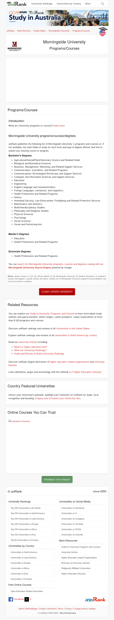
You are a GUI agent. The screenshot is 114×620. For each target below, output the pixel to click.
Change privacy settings (85, 609)
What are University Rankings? (30, 350)
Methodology (31, 609)
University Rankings (41, 3)
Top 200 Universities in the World (25, 508)
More (88, 3)
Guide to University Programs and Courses (52, 313)
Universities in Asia (19, 574)
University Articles (69, 552)
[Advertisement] (57, 79)
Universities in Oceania (21, 579)
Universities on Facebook (72, 508)
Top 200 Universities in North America (28, 513)
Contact (42, 609)
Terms (60, 609)
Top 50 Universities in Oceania (24, 540)
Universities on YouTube (72, 524)
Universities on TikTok (71, 529)
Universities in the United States (73, 328)
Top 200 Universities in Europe (24, 524)
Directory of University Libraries (75, 563)
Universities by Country (69, 3)
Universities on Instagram (73, 519)
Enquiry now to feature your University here (57, 398)
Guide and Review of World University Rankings (39, 353)
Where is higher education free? (30, 347)
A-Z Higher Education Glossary (85, 372)
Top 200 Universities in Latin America (27, 519)
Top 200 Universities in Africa (24, 529)
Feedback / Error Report (57, 479)
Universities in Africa (20, 568)
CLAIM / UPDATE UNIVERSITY (57, 291)
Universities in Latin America (23, 558)
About (21, 609)
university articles (28, 342)
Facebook (18, 599)
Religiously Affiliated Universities (76, 568)
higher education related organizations (69, 362)
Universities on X (69, 513)
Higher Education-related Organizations (79, 558)
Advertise (51, 609)
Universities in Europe (21, 563)
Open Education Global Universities (27, 591)
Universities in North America (24, 552)
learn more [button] (59, 125)
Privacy (68, 609)
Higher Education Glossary (73, 574)
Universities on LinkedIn (72, 535)
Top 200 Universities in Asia (23, 535)
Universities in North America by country (76, 335)
